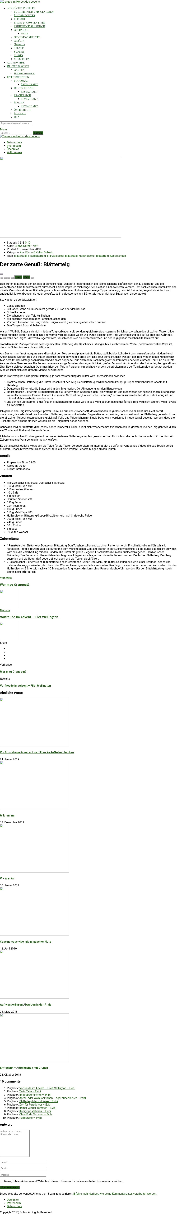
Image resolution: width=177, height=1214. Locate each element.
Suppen (19, 51)
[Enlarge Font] (12, 278)
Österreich (22, 109)
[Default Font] (8, 278)
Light (18, 277)
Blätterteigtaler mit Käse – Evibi (38, 1101)
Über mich (13, 149)
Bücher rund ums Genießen (34, 11)
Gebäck (19, 40)
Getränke (21, 29)
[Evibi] (20, 1)
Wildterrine (7, 815)
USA (16, 117)
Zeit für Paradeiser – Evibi (35, 1104)
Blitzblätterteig (37, 255)
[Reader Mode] (1, 274)
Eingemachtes (24, 15)
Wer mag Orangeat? (13, 671)
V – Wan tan (7, 878)
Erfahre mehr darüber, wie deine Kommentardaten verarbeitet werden (114, 1193)
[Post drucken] (32, 278)
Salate (19, 48)
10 (28, 242)
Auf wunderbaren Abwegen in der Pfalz (25, 1004)
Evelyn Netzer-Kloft (26, 246)
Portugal (21, 80)
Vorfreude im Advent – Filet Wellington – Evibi (47, 1088)
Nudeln (19, 44)
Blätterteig (20, 255)
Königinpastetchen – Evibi (35, 1111)
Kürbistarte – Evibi (30, 1117)
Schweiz (20, 113)
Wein (24, 33)
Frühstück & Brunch (29, 26)
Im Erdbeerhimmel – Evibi (34, 1094)
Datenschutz (14, 142)
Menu (3, 129)
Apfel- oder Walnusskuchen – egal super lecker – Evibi (52, 1098)
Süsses (18, 55)
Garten (19, 69)
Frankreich (22, 95)
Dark (26, 277)
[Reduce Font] (5, 278)
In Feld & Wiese (18, 66)
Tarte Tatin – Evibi (30, 1091)
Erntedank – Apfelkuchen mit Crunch (24, 1067)
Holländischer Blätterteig (94, 255)
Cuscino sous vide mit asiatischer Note (25, 941)
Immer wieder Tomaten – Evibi (37, 1108)
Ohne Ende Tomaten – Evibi (35, 1114)
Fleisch (19, 19)
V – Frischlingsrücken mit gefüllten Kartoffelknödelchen (37, 752)
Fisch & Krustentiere (29, 22)
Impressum (14, 145)
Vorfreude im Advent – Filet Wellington (25, 685)
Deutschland (24, 88)
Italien (19, 102)
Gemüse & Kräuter (27, 37)
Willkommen (14, 152)
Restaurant (29, 84)
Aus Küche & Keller (21, 8)
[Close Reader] (2, 278)
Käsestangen (118, 255)
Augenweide (16, 62)
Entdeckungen (18, 77)
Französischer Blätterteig (62, 255)
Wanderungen (24, 73)
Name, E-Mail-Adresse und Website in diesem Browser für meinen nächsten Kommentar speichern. (64, 1181)
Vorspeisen (22, 59)
